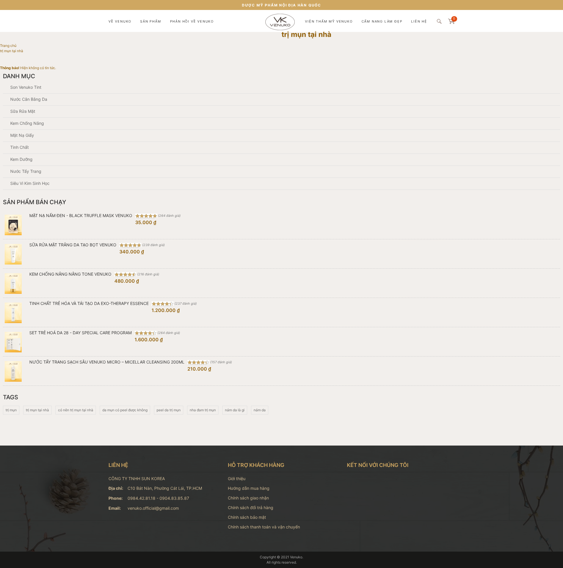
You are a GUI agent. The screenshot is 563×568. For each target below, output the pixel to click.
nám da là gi (235, 410)
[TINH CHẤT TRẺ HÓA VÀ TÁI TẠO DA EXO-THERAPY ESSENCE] (13, 313)
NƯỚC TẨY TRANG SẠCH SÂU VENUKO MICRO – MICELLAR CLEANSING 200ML (106, 361)
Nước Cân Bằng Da (28, 99)
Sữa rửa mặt (22, 111)
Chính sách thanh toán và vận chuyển (264, 526)
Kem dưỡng (21, 159)
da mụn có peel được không (124, 410)
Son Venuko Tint (25, 87)
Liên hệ (419, 21)
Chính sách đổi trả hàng (250, 507)
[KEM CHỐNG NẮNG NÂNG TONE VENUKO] (13, 284)
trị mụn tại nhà (37, 410)
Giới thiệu (236, 478)
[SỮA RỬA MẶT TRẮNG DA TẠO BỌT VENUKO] (13, 254)
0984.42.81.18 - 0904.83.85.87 (158, 498)
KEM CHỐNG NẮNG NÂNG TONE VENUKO (70, 274)
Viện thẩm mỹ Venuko (328, 21)
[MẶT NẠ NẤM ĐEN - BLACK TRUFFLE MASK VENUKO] (13, 225)
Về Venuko (119, 21)
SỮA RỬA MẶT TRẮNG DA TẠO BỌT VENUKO (72, 244)
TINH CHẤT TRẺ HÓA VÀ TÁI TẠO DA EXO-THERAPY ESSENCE (89, 303)
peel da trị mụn (169, 410)
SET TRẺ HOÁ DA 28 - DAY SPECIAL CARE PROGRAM (80, 332)
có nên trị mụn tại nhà (75, 410)
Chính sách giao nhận (248, 497)
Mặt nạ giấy (21, 135)
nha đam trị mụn (203, 410)
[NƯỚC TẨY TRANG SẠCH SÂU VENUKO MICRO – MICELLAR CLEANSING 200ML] (13, 371)
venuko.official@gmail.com (153, 508)
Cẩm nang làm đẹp (382, 21)
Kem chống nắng (26, 123)
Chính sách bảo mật (247, 517)
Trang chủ (8, 45)
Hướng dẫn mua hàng (248, 488)
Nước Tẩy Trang (25, 171)
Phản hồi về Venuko (192, 21)
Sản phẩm (150, 21)
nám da (260, 410)
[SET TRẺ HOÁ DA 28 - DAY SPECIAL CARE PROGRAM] (13, 342)
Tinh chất (19, 147)
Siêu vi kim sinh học (29, 183)
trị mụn (11, 410)
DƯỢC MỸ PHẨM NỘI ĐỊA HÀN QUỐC (281, 5)
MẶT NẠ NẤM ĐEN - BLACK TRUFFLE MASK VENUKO (80, 215)
